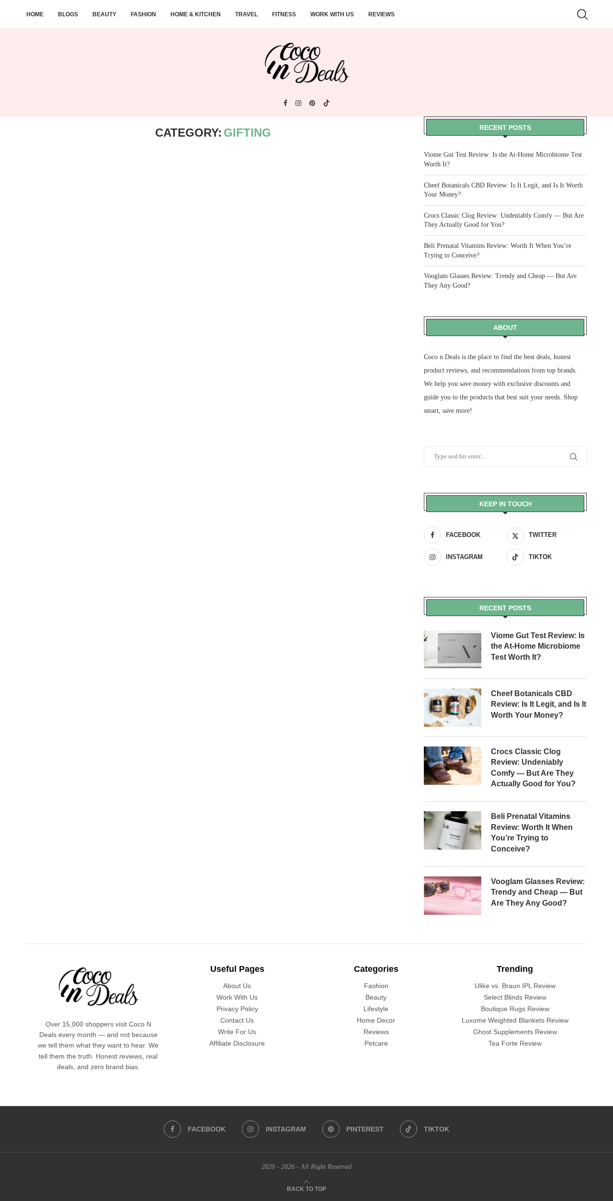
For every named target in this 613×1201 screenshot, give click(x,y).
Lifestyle (375, 1009)
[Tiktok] (326, 103)
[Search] (582, 14)
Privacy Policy (237, 1009)
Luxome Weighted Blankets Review (515, 1020)
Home (35, 14)
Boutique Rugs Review (515, 1009)
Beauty (104, 14)
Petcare (376, 1043)
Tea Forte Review (515, 1043)
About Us (237, 986)
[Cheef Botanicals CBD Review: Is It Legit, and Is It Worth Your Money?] (452, 707)
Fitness (284, 14)
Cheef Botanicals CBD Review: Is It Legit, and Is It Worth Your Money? (538, 704)
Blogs (68, 14)
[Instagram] (298, 103)
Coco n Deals (442, 357)
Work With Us (332, 14)
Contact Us (237, 1020)
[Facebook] (285, 103)
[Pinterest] (312, 103)
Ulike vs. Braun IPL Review (515, 986)
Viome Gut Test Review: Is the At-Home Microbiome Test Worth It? (538, 646)
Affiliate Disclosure (237, 1043)
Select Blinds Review (515, 997)
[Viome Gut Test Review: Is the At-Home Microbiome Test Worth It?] (452, 649)
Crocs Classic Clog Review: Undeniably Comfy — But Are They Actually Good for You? (533, 767)
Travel (246, 14)
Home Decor (376, 1020)
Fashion (143, 14)
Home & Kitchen (195, 14)
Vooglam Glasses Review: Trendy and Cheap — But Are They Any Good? (538, 892)
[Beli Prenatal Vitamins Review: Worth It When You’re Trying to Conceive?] (452, 830)
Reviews (381, 14)
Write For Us (237, 1032)
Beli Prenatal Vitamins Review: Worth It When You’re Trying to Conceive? (532, 832)
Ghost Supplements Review (515, 1032)
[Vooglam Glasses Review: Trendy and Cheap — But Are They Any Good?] (452, 895)
